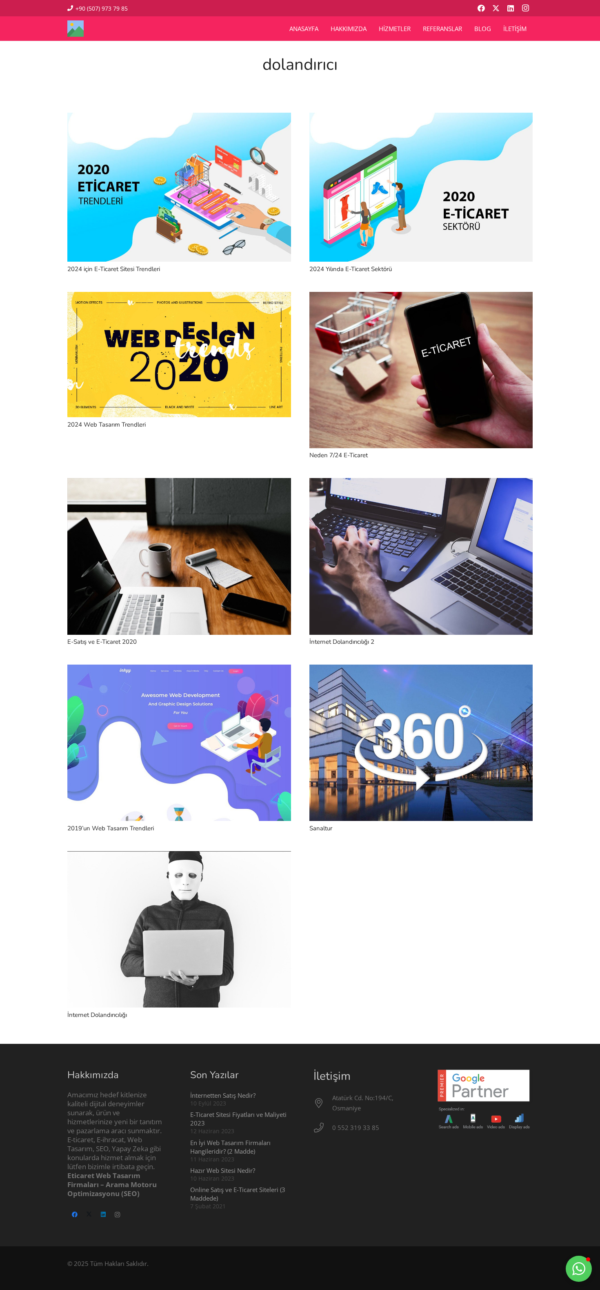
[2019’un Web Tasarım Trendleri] (179, 669)
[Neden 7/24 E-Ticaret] (421, 297)
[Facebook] (481, 8)
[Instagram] (525, 8)
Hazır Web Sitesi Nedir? (222, 1170)
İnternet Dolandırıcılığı (97, 1015)
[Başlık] (75, 28)
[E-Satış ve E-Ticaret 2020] (179, 483)
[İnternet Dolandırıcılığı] (179, 856)
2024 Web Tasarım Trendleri (106, 424)
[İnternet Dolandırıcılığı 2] (421, 483)
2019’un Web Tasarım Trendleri (110, 828)
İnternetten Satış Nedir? (223, 1095)
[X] (496, 8)
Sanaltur (320, 828)
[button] (579, 1269)
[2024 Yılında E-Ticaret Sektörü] (421, 117)
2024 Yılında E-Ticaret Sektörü (350, 269)
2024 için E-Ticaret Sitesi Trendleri (113, 269)
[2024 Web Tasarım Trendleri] (179, 297)
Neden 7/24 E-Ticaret (338, 455)
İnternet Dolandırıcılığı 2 (341, 642)
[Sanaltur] (421, 669)
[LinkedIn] (510, 8)
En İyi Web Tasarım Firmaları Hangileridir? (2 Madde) (230, 1147)
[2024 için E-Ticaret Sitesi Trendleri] (179, 117)
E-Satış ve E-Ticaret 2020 (102, 642)
